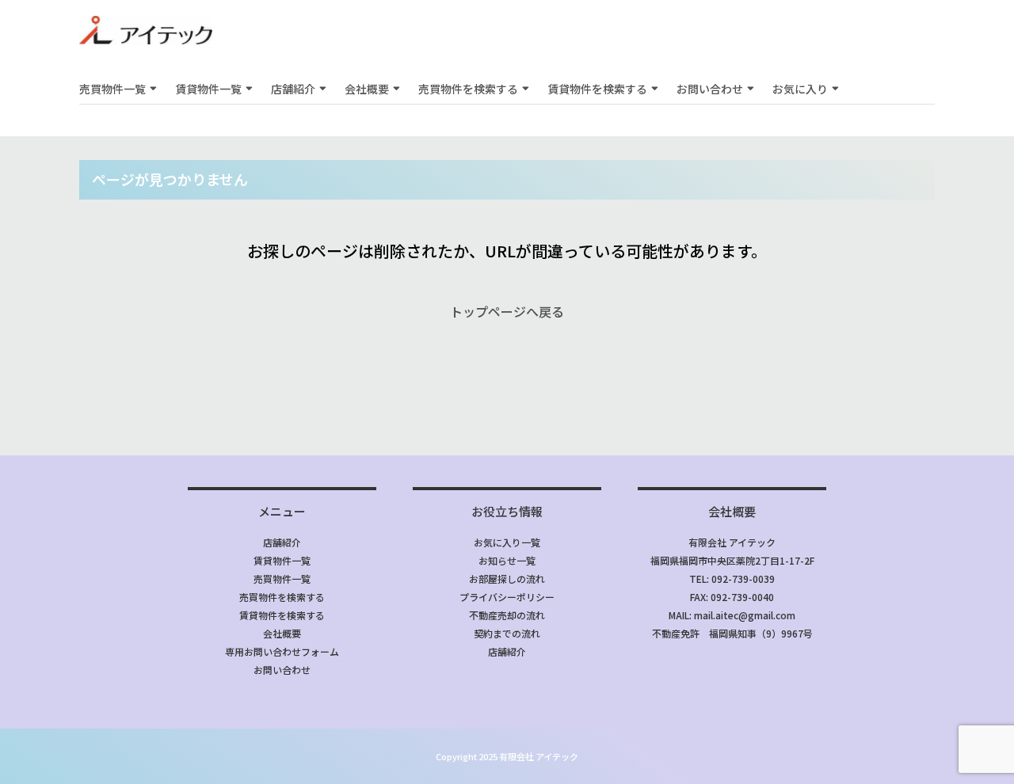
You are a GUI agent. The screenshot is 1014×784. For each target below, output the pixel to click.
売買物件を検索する (468, 89)
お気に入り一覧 (507, 542)
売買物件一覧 (112, 89)
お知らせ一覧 (507, 560)
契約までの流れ (507, 633)
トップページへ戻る (507, 311)
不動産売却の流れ (507, 615)
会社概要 (367, 89)
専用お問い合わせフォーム (282, 651)
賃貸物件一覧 (208, 89)
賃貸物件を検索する (597, 89)
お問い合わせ (710, 89)
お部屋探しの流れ (507, 578)
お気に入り (800, 89)
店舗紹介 (293, 89)
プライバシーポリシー (507, 596)
